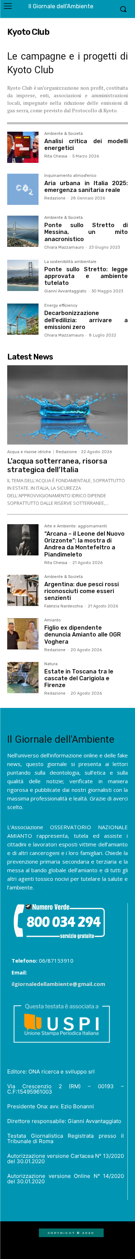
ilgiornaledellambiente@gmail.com (58, 983)
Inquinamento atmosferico (70, 176)
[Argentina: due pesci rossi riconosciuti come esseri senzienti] (23, 590)
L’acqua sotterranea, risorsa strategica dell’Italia (57, 465)
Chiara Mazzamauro (64, 247)
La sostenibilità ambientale (70, 262)
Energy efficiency (60, 306)
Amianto (52, 620)
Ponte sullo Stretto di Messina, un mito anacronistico (86, 232)
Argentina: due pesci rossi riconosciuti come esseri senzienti (81, 591)
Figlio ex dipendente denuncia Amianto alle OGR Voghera (82, 634)
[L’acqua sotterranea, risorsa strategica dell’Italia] (67, 405)
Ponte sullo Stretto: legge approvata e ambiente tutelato (86, 276)
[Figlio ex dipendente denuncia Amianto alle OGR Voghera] (23, 633)
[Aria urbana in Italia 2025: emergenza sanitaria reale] (23, 189)
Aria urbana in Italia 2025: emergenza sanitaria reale (86, 186)
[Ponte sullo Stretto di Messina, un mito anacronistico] (23, 231)
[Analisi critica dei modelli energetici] (23, 147)
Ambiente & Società (63, 134)
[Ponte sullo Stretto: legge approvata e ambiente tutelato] (23, 275)
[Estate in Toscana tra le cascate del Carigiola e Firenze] (23, 677)
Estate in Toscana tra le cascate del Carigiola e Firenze (78, 678)
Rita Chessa (55, 156)
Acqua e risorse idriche (29, 452)
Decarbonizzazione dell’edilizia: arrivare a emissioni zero (86, 320)
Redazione (55, 198)
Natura (51, 664)
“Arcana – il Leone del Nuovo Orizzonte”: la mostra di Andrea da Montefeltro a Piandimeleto (84, 544)
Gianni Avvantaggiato (65, 291)
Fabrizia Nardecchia (63, 606)
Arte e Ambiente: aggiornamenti (75, 526)
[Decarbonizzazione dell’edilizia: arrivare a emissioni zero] (23, 319)
